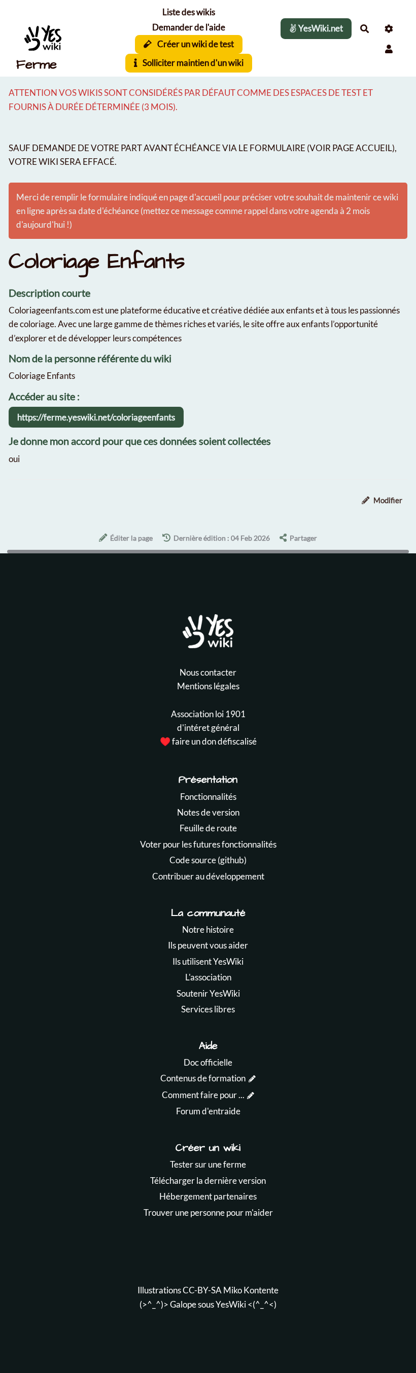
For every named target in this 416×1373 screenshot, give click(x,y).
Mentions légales (208, 686)
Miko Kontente (251, 1290)
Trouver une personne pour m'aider (208, 1212)
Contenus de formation (203, 1078)
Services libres (208, 1009)
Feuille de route (208, 828)
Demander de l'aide (188, 27)
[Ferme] (58, 38)
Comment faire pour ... (203, 1094)
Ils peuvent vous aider (208, 945)
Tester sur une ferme (208, 1164)
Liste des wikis (188, 12)
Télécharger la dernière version (208, 1180)
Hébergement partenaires (208, 1196)
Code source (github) (208, 860)
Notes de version (208, 812)
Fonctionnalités (208, 796)
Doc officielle (208, 1062)
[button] (389, 49)
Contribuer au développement (208, 876)
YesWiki (231, 1304)
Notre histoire (208, 929)
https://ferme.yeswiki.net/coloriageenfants (96, 417)
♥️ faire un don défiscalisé (208, 741)
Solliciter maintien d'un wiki (192, 62)
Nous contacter (208, 672)
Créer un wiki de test (195, 44)
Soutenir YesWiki (208, 993)
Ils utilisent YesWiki (208, 961)
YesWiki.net (320, 28)
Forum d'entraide (208, 1111)
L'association (208, 977)
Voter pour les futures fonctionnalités (208, 844)
